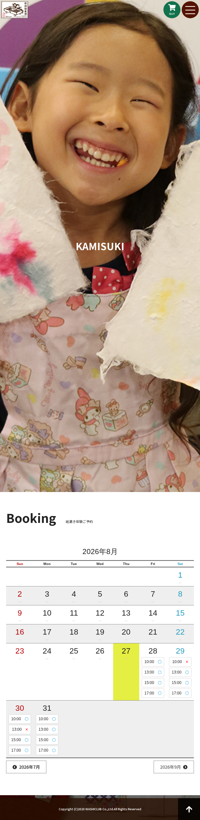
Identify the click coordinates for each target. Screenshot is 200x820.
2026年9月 (170, 767)
